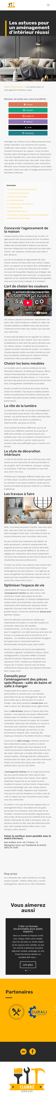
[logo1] (38, 1019)
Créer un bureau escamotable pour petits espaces (28, 928)
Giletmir (23, 881)
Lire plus (28, 964)
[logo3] (16, 1019)
